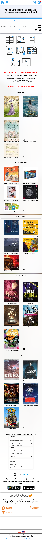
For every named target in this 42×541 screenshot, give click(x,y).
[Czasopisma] (10, 55)
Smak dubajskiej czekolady (16, 462)
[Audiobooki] (21, 44)
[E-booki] (32, 44)
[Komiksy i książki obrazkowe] (32, 55)
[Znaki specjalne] (39, 30)
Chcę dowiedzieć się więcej (12, 538)
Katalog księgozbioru (21, 20)
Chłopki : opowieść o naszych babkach (18, 450)
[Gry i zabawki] (21, 55)
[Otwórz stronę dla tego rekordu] (12, 106)
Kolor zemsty (12, 456)
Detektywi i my (13, 464)
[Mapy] (15, 66)
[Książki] (10, 44)
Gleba (11, 454)
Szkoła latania (13, 442)
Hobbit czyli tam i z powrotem (16, 440)
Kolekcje (21, 29)
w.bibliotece (9, 501)
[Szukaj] (39, 26)
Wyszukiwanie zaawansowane (10, 29)
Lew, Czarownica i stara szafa (16, 445)
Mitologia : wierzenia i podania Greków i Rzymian (20, 438)
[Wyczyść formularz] (36, 30)
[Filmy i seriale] (26, 66)
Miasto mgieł (12, 461)
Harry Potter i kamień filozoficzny (17, 443)
